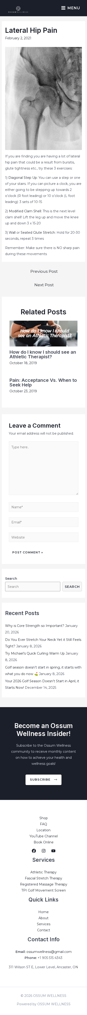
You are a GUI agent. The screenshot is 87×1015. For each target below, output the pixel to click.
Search (72, 587)
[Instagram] (44, 851)
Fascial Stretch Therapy (43, 878)
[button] (43, 780)
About (43, 918)
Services (43, 924)
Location (43, 830)
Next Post (44, 284)
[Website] (43, 538)
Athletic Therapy (43, 872)
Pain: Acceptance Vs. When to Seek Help (43, 382)
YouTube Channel (43, 836)
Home (43, 912)
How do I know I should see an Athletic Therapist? (43, 354)
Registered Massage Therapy (43, 884)
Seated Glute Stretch (38, 232)
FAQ (43, 824)
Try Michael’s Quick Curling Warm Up (35, 653)
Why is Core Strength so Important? (34, 626)
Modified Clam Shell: (25, 211)
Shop (43, 818)
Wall (12, 232)
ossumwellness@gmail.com (49, 952)
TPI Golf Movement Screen (43, 890)
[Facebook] (34, 851)
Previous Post (44, 271)
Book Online (44, 842)
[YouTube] (53, 851)
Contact (43, 930)
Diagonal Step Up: (23, 178)
